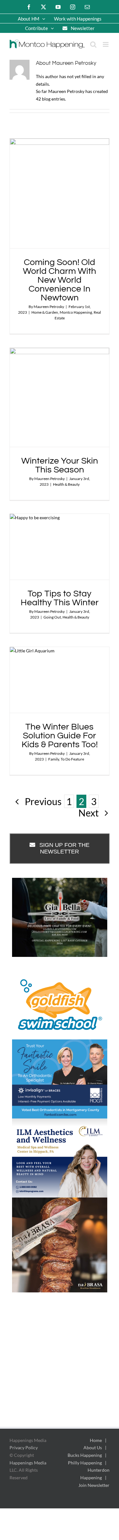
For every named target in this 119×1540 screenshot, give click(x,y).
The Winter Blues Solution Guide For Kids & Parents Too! (60, 735)
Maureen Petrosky (49, 306)
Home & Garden (44, 312)
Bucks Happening (85, 1455)
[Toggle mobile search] (93, 44)
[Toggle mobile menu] (106, 44)
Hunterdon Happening (94, 1473)
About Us (92, 1447)
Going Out (52, 617)
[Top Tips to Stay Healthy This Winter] (59, 547)
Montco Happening (76, 312)
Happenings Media (28, 1462)
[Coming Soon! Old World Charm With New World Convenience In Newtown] (59, 194)
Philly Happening (85, 1462)
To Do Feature (72, 759)
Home (96, 1440)
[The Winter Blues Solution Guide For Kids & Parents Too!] (59, 680)
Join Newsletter (93, 1485)
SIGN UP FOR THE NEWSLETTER (64, 848)
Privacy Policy (24, 1447)
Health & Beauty (66, 484)
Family (53, 759)
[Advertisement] (59, 1366)
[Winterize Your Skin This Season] (59, 397)
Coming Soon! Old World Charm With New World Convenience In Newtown (59, 280)
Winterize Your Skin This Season (59, 465)
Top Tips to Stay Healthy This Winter (60, 598)
